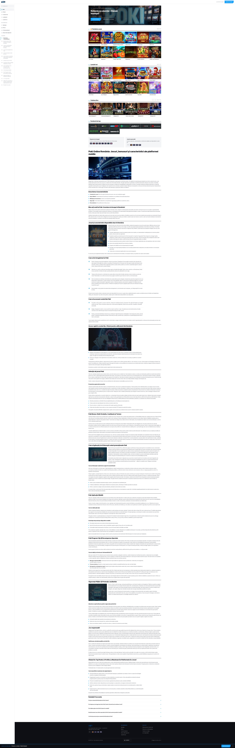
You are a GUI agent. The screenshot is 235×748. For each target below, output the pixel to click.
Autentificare (220, 1)
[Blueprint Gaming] (104, 131)
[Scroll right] (155, 100)
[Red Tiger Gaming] (145, 126)
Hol (3, 9)
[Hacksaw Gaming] (94, 131)
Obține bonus (95, 19)
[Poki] (3, 2)
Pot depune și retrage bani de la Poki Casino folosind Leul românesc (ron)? (105, 704)
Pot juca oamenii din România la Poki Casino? (98, 700)
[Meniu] (233, 746)
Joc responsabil (145, 732)
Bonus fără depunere (7, 32)
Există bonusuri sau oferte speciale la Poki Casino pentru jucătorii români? (105, 712)
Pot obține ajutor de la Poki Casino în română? (98, 708)
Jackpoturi (5, 17)
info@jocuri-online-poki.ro (156, 740)
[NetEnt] (104, 126)
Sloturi (4, 12)
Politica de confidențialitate (147, 729)
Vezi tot (159, 28)
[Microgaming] (125, 126)
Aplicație (4, 25)
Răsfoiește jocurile (108, 19)
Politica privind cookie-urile (147, 727)
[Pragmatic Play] (94, 126)
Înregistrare (229, 1)
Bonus (4, 27)
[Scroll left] (153, 100)
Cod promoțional (6, 30)
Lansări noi (5, 19)
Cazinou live (5, 14)
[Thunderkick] (114, 131)
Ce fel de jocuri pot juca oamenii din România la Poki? (100, 716)
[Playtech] (135, 126)
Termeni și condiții (145, 731)
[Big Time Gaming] (156, 126)
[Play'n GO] (114, 126)
